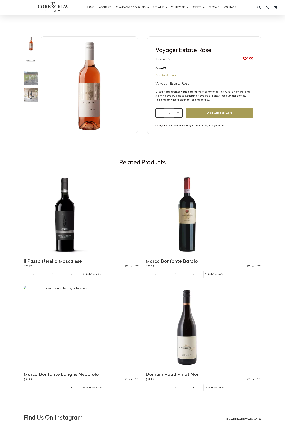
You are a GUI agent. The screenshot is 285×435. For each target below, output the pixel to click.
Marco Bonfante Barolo (172, 261)
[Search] (259, 7)
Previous (43, 84)
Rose (204, 125)
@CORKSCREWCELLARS (243, 418)
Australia (173, 125)
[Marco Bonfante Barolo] (203, 214)
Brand (182, 125)
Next (135, 84)
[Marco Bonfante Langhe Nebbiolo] (81, 327)
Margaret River (193, 125)
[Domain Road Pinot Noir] (203, 327)
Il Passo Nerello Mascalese (53, 261)
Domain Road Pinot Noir (173, 374)
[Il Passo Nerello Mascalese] (81, 214)
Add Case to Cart (219, 113)
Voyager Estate (216, 125)
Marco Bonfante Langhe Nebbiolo (61, 374)
